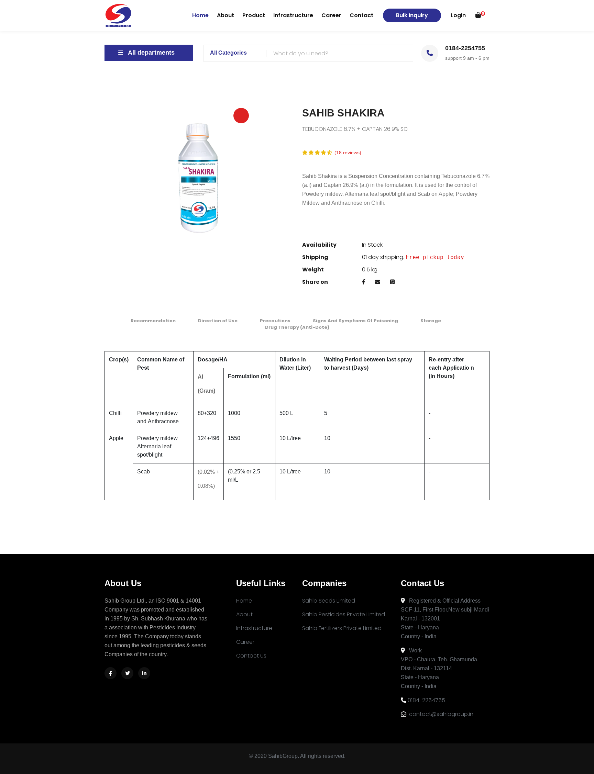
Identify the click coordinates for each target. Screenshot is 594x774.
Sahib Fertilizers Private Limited (342, 628)
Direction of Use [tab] (218, 320)
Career (331, 15)
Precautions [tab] (275, 320)
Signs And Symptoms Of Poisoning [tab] (355, 320)
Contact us (251, 656)
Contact (361, 15)
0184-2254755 (426, 700)
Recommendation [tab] (153, 320)
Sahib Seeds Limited (328, 601)
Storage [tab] (430, 320)
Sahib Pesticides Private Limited (343, 614)
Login (458, 15)
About (225, 15)
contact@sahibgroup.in (440, 714)
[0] (478, 15)
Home (200, 15)
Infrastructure (293, 15)
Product (253, 15)
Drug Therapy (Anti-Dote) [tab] (297, 327)
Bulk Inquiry (412, 15)
